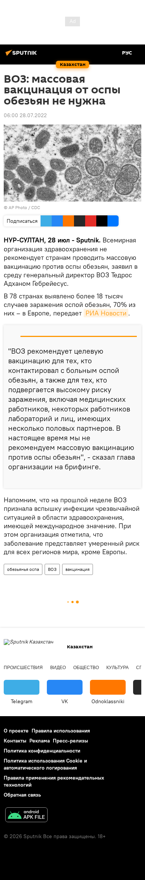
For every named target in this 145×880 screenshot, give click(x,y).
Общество (86, 667)
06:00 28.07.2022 (25, 115)
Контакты (15, 740)
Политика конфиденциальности (42, 750)
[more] (132, 479)
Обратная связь (22, 794)
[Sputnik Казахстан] (22, 55)
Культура (117, 667)
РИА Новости (106, 313)
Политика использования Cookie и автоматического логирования (45, 764)
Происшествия (23, 667)
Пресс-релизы (70, 740)
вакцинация (77, 569)
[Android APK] (26, 815)
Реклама (39, 740)
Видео (58, 667)
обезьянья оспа (23, 569)
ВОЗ (52, 569)
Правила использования (61, 730)
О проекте (16, 730)
